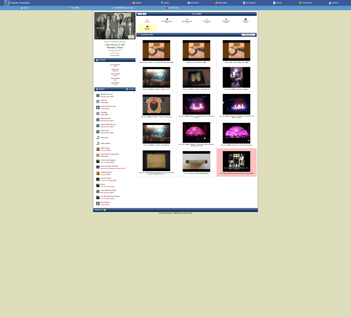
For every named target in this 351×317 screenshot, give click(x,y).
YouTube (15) (173, 8)
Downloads (194, 3)
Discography (250, 3)
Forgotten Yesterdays (19, 3)
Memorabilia (222, 3)
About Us (335, 3)
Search (166, 3)
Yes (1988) (75, 8)
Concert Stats (307, 3)
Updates (138, 3)
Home (25, 8)
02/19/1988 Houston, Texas (124, 8)
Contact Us (99, 210)
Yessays (279, 3)
